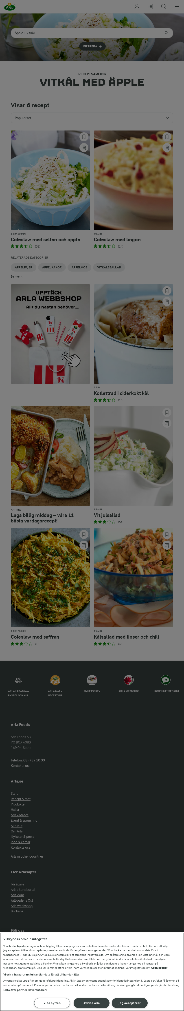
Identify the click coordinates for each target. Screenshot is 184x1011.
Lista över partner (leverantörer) (25, 990)
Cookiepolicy (159, 967)
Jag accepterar (129, 1003)
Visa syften (52, 1003)
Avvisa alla (91, 1003)
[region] (92, 971)
